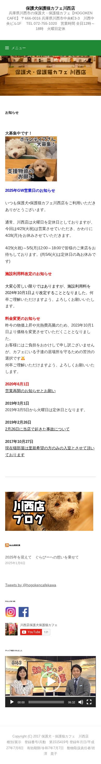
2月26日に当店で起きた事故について (37, 429)
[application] (50, 681)
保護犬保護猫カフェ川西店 (50, 8)
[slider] (46, 702)
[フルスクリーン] (89, 702)
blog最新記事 (14, 545)
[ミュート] (80, 702)
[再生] (12, 702)
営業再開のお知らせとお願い (30, 391)
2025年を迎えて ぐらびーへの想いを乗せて (42, 557)
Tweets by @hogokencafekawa (30, 585)
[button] (50, 681)
